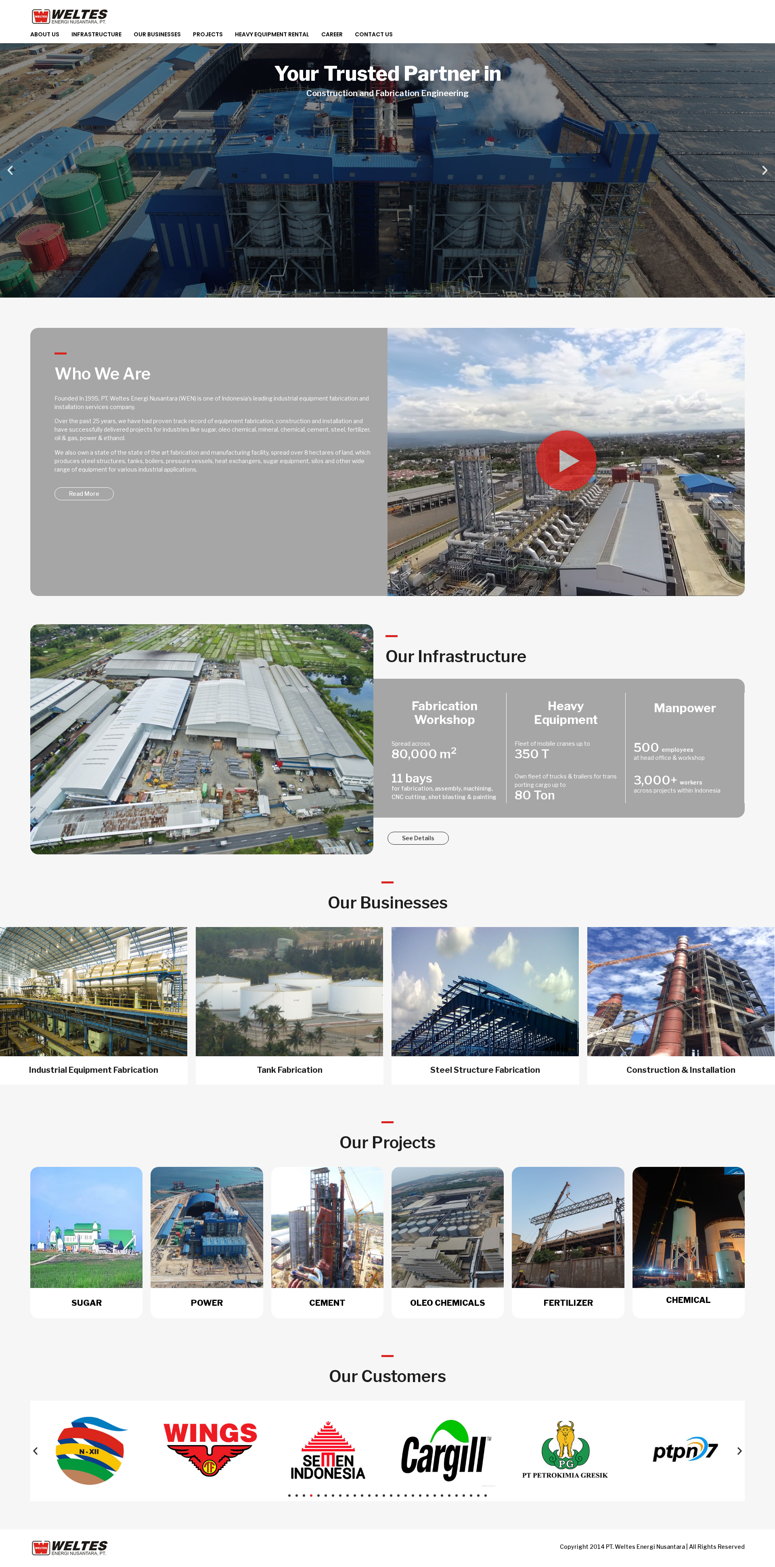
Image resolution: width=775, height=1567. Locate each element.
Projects (208, 34)
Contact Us (374, 34)
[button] (10, 170)
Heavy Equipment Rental (272, 34)
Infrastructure (96, 34)
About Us (44, 34)
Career (332, 34)
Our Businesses (157, 34)
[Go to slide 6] (326, 1495)
